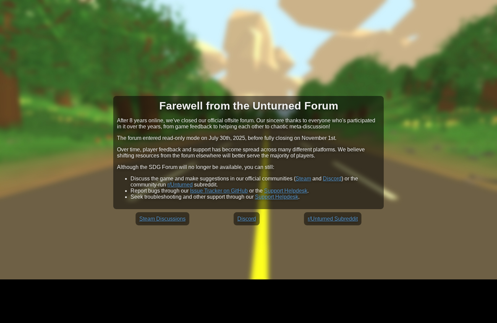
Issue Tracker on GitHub (219, 191)
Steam (303, 178)
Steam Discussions (162, 219)
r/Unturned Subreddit (333, 219)
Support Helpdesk (285, 191)
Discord (332, 178)
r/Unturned (180, 185)
